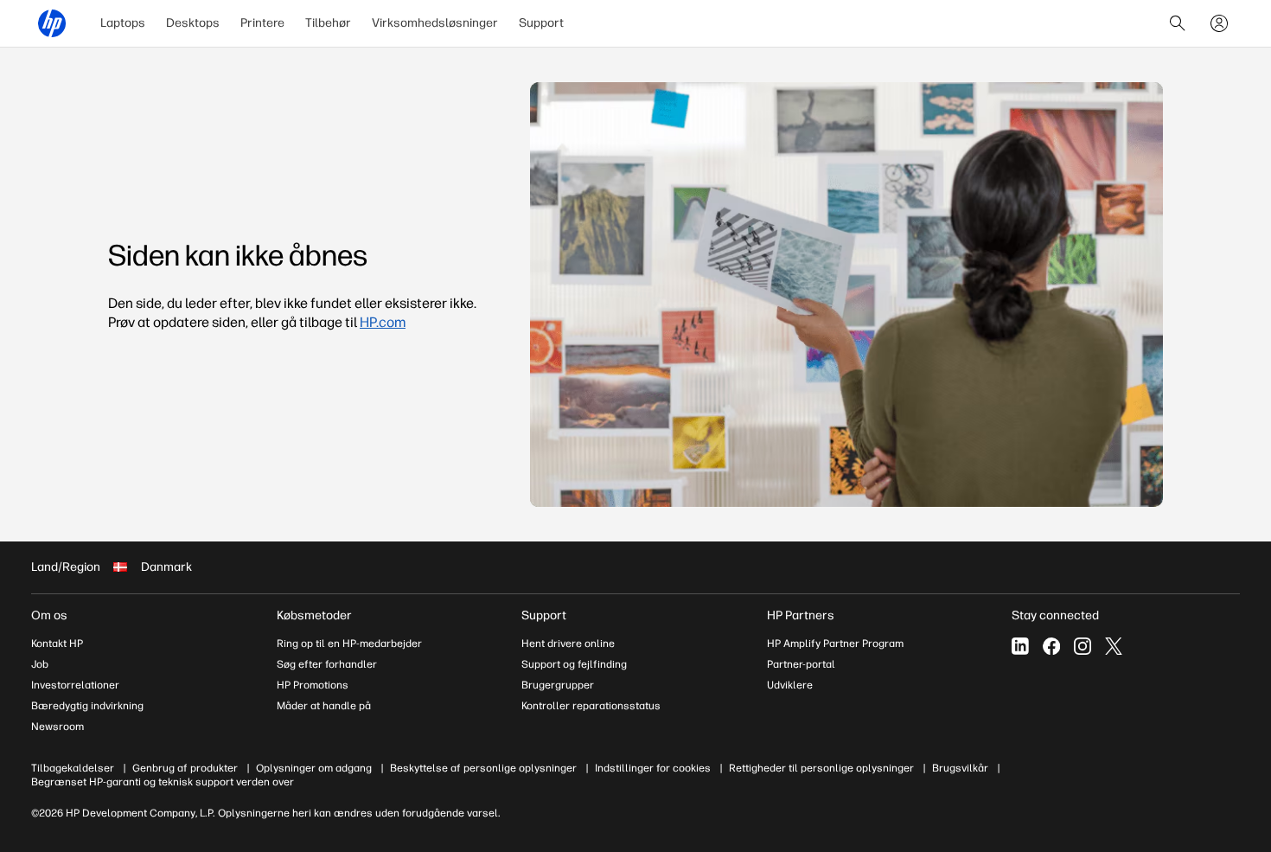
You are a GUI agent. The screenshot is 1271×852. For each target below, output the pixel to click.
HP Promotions (312, 685)
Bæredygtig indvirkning (87, 706)
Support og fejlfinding (574, 664)
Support (541, 23)
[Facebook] (1051, 646)
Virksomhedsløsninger (435, 23)
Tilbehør (328, 23)
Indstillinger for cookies (653, 768)
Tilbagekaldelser (72, 768)
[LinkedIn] (1020, 646)
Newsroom (57, 727)
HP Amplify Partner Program (835, 643)
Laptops (122, 23)
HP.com (383, 322)
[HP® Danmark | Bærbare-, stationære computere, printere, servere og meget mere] (52, 23)
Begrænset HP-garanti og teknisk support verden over (162, 782)
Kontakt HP (57, 643)
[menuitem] (123, 23)
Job (39, 664)
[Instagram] (1082, 646)
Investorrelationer (75, 685)
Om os (49, 615)
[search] (1177, 23)
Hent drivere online (568, 643)
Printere (262, 23)
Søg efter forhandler (327, 664)
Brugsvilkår (960, 768)
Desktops (193, 23)
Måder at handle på (324, 706)
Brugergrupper (557, 685)
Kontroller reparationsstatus (591, 706)
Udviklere (790, 685)
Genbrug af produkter (185, 768)
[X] (1113, 646)
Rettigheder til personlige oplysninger (821, 768)
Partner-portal (801, 664)
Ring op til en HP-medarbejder (349, 643)
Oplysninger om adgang (314, 768)
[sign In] (1219, 23)
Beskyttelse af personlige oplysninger (483, 768)
